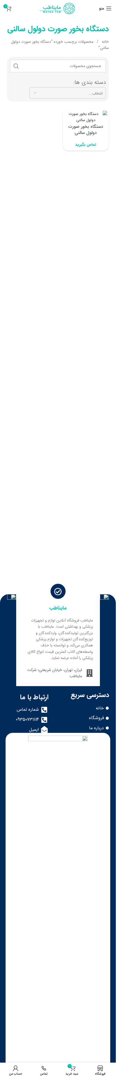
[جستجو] (16, 66)
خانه (105, 42)
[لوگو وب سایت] (58, 8)
